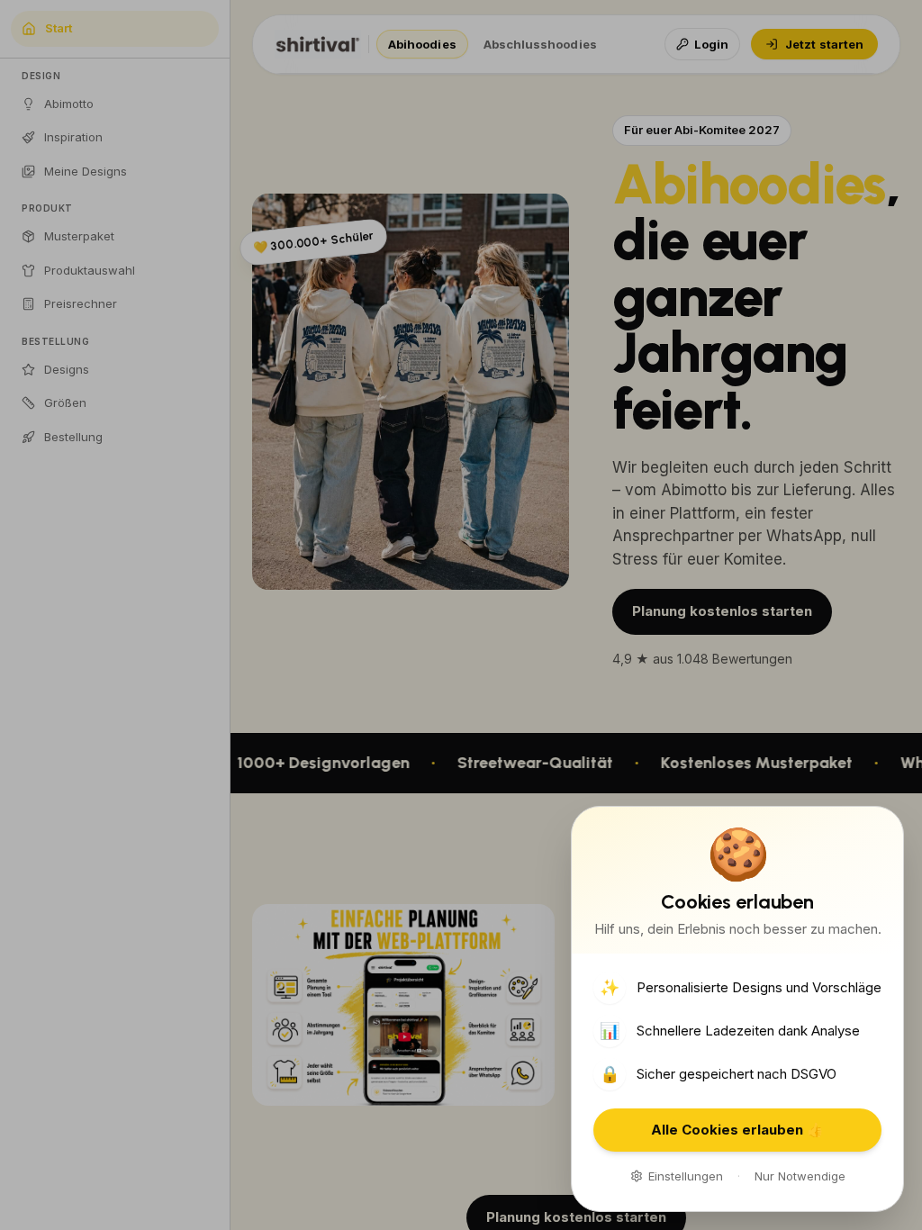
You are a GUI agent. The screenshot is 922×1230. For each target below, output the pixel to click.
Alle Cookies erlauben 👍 (737, 1129)
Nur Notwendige (800, 1176)
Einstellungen (685, 1176)
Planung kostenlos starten (722, 611)
